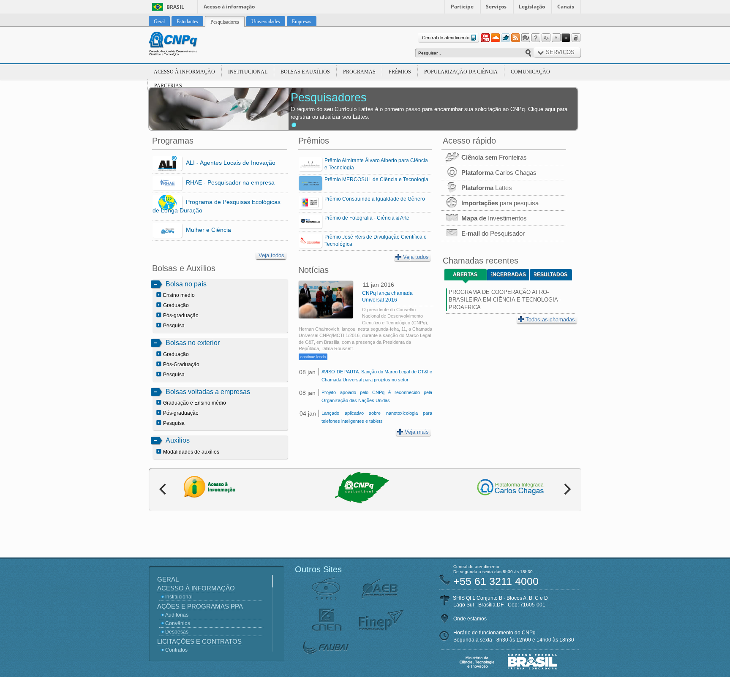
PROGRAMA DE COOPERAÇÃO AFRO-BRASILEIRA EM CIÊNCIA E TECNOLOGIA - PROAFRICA (505, 299)
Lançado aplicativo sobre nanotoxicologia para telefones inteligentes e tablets (376, 417)
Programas (359, 72)
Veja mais (417, 432)
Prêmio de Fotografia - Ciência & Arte (366, 218)
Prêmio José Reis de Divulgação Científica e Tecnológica (375, 240)
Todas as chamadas (550, 319)
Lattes (486, 187)
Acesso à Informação (184, 72)
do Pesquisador (493, 233)
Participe (462, 6)
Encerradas (508, 274)
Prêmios (400, 72)
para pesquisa (500, 203)
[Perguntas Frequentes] (535, 38)
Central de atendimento (445, 37)
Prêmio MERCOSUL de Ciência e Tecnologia (376, 179)
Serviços (496, 6)
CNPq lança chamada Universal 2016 (387, 296)
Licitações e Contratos (199, 641)
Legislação (532, 6)
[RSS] (515, 38)
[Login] (576, 38)
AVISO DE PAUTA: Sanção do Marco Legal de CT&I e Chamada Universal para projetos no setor (376, 375)
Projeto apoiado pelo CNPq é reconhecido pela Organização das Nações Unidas (376, 396)
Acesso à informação (229, 6)
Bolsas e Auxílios (305, 72)
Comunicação (530, 72)
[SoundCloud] (495, 38)
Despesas (176, 632)
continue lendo (313, 357)
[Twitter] (505, 38)
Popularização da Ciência (461, 72)
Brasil (175, 7)
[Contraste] (566, 38)
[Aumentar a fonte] (545, 38)
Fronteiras (494, 157)
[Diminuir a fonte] (556, 38)
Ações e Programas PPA (200, 606)
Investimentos (494, 218)
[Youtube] (485, 38)
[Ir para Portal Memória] (183, 45)
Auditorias (176, 615)
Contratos (176, 650)
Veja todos (271, 255)
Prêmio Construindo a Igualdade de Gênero (374, 199)
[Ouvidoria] (525, 38)
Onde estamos (470, 619)
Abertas (465, 274)
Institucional (247, 72)
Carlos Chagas (499, 172)
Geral (168, 579)
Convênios (177, 623)
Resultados (550, 274)
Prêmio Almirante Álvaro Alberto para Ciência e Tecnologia (376, 164)
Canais (565, 6)
